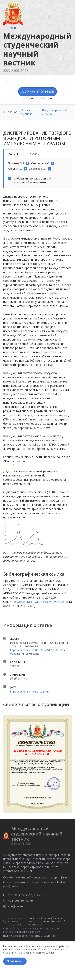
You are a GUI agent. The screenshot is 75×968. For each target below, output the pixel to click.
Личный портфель (39, 91)
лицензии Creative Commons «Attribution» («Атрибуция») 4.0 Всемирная (47, 921)
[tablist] (37, 153)
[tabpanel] (37, 173)
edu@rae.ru (10, 886)
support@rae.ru (61, 877)
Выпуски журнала (26, 112)
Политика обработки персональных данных (29, 935)
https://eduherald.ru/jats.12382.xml (30, 691)
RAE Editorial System (28, 931)
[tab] (13, 153)
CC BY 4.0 (23, 679)
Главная (12, 112)
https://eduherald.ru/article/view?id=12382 (34, 650)
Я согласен (15, 961)
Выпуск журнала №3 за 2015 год (56, 112)
